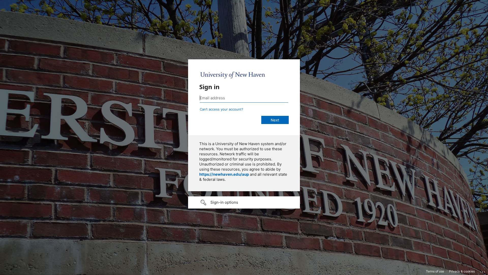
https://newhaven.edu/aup (224, 174)
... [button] (483, 270)
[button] (244, 202)
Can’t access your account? (221, 109)
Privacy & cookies (462, 271)
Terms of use (435, 271)
